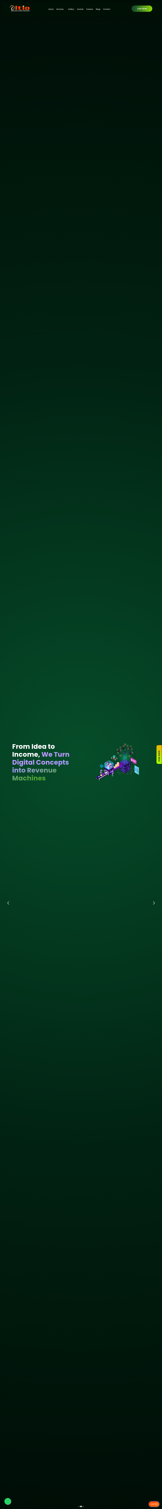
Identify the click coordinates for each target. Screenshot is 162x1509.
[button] (79, 1506)
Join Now (142, 8)
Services (60, 9)
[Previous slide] (8, 903)
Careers (89, 9)
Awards (80, 9)
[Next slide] (153, 903)
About (51, 9)
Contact (106, 9)
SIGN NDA (159, 756)
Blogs (98, 9)
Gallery (71, 9)
